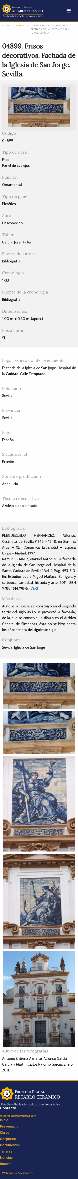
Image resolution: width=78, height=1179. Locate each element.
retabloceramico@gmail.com (18, 1116)
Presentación (10, 1126)
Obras (20, 25)
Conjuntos (8, 1139)
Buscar (5, 1164)
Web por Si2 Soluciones (17, 1173)
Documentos (10, 1145)
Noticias (6, 1158)
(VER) (34, 588)
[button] (68, 10)
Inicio (6, 25)
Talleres (6, 1151)
